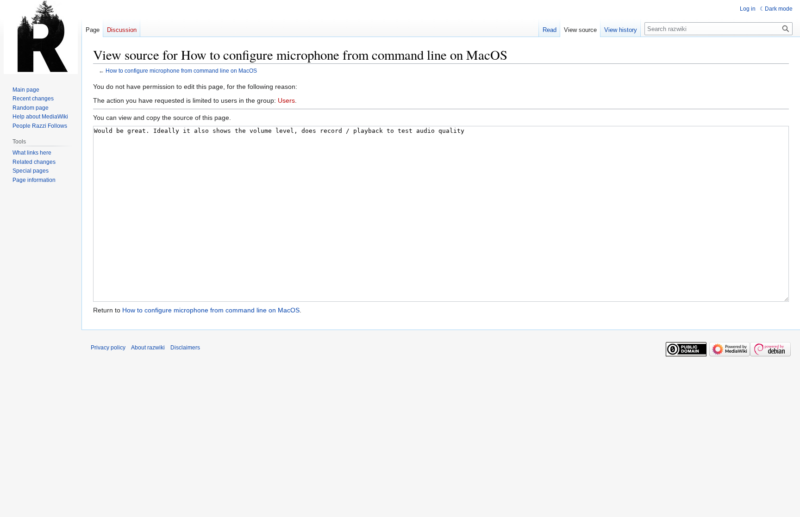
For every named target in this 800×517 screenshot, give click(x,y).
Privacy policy (108, 347)
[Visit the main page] (41, 37)
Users (286, 100)
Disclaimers (185, 347)
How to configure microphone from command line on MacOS (181, 71)
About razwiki (148, 347)
